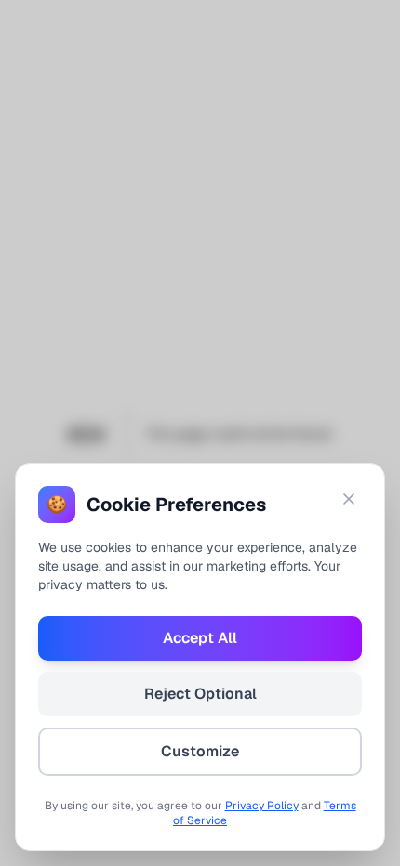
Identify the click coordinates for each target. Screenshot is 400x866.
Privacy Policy (262, 805)
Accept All (200, 638)
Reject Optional (200, 693)
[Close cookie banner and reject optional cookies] (349, 499)
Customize (200, 751)
